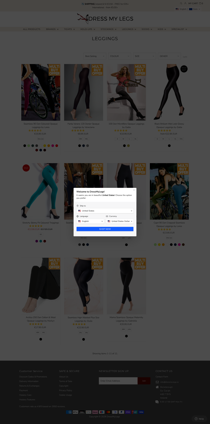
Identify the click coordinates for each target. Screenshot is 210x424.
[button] (105, 210)
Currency (113, 216)
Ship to (83, 206)
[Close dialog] (134, 190)
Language (84, 216)
